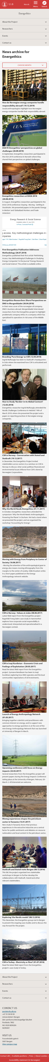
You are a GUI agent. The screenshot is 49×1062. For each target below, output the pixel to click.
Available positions (19, 1056)
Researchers (7, 28)
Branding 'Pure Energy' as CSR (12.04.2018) (21, 356)
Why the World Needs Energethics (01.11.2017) (23, 508)
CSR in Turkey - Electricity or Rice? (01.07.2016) (23, 962)
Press (31, 1056)
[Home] (4, 4)
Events (5, 35)
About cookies (41, 1056)
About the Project (9, 21)
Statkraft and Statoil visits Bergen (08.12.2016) (23, 869)
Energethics (24, 13)
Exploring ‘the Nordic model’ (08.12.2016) (21, 917)
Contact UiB (5, 1056)
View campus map (9, 1044)
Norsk (26, 4)
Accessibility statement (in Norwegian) (24, 1060)
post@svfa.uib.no (9, 1011)
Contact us (6, 42)
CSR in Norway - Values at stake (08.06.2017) (22, 612)
